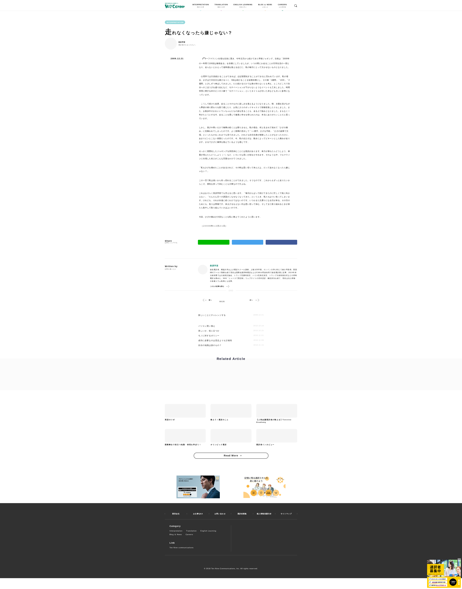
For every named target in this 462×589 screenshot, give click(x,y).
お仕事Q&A (198, 514)
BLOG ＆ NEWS (265, 6)
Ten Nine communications (182, 548)
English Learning (208, 531)
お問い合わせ (220, 514)
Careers (189, 534)
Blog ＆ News (176, 534)
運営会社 (176, 514)
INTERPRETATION (200, 6)
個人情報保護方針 (264, 514)
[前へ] (205, 300)
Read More (231, 455)
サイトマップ (286, 514)
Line (213, 242)
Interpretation (176, 531)
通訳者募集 (242, 514)
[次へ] (257, 300)
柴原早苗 (181, 42)
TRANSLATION (221, 6)
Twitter (247, 242)
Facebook (281, 242)
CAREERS (282, 6)
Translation (191, 531)
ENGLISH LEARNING (243, 6)
